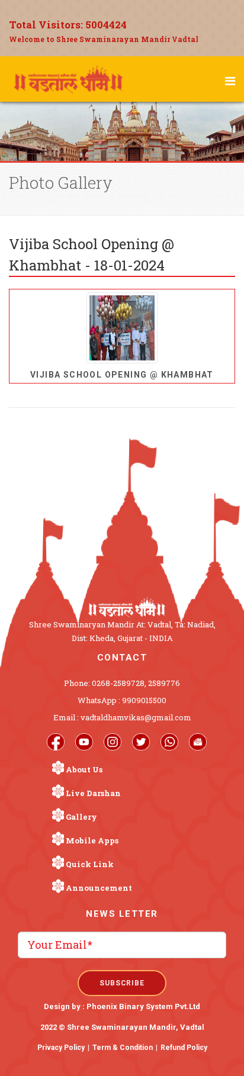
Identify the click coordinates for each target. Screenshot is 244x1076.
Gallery (81, 816)
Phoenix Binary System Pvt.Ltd (143, 1006)
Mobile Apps (92, 840)
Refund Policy (183, 1047)
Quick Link (90, 864)
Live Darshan (93, 793)
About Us (84, 769)
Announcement (99, 887)
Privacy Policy (61, 1047)
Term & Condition (122, 1047)
